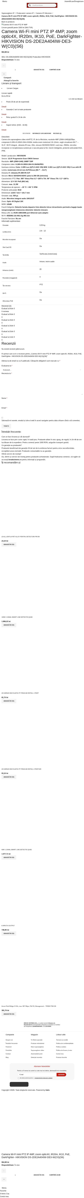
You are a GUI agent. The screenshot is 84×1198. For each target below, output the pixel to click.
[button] (9, 1014)
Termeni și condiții (62, 1040)
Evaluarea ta (7, 366)
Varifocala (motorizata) (48, 254)
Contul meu (60, 1054)
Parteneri (9, 1047)
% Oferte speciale (36, 1040)
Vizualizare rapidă (9, 1002)
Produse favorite (61, 1057)
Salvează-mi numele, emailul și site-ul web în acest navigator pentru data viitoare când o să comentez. (41, 420)
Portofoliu (9, 1050)
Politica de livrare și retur (64, 1050)
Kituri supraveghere (37, 1047)
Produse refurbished (37, 1043)
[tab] (26, 133)
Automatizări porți (36, 1054)
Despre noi (9, 1040)
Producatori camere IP (25, 13)
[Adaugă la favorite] (15, 1002)
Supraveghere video (37, 1050)
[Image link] (13, 1026)
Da (41, 246)
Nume (4, 398)
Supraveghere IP (8, 13)
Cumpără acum (54, 69)
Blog (7, 1057)
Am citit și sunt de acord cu (36, 1078)
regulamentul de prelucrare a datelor (43, 1078)
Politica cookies (61, 1047)
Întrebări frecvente (12, 1043)
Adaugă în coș (39, 69)
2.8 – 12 (43, 231)
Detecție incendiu (36, 1057)
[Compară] (4, 1002)
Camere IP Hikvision (44, 13)
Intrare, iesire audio (47, 261)
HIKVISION (45, 57)
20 (40, 269)
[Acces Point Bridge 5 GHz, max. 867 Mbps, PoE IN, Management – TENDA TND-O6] (42, 968)
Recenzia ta (7, 373)
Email (4, 408)
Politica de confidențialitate (64, 1043)
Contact (8, 1054)
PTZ (41, 284)
